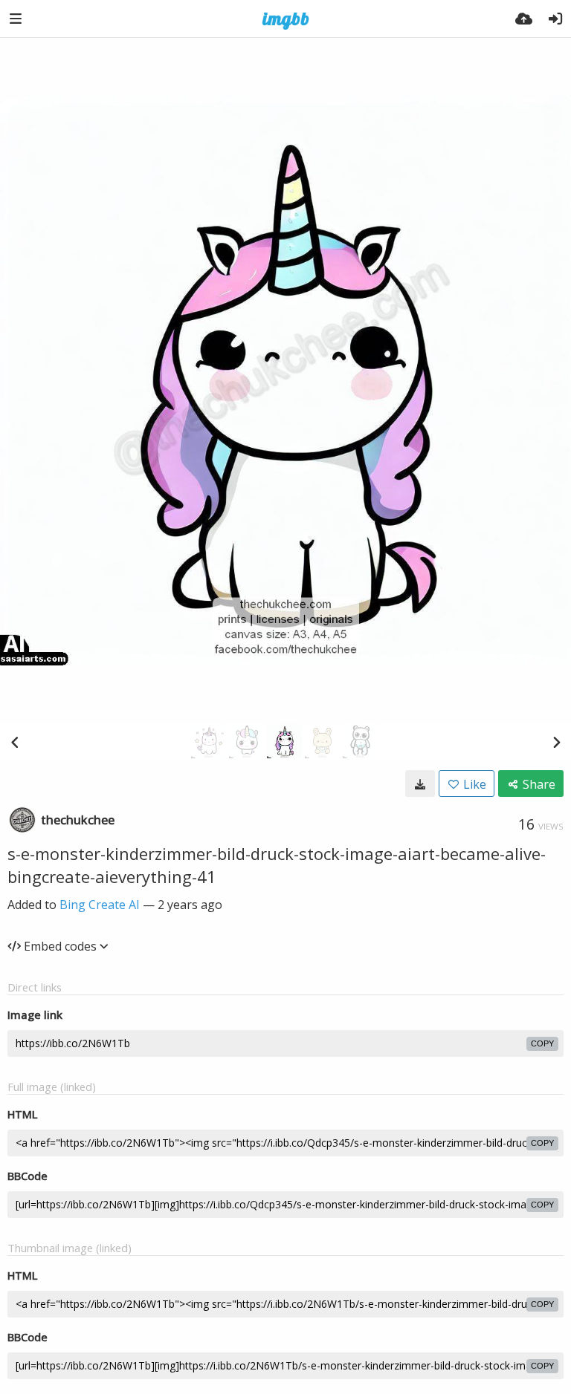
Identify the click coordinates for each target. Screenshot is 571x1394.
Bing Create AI (99, 904)
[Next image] (556, 742)
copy (542, 1043)
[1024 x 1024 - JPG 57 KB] (420, 783)
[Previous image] (15, 742)
